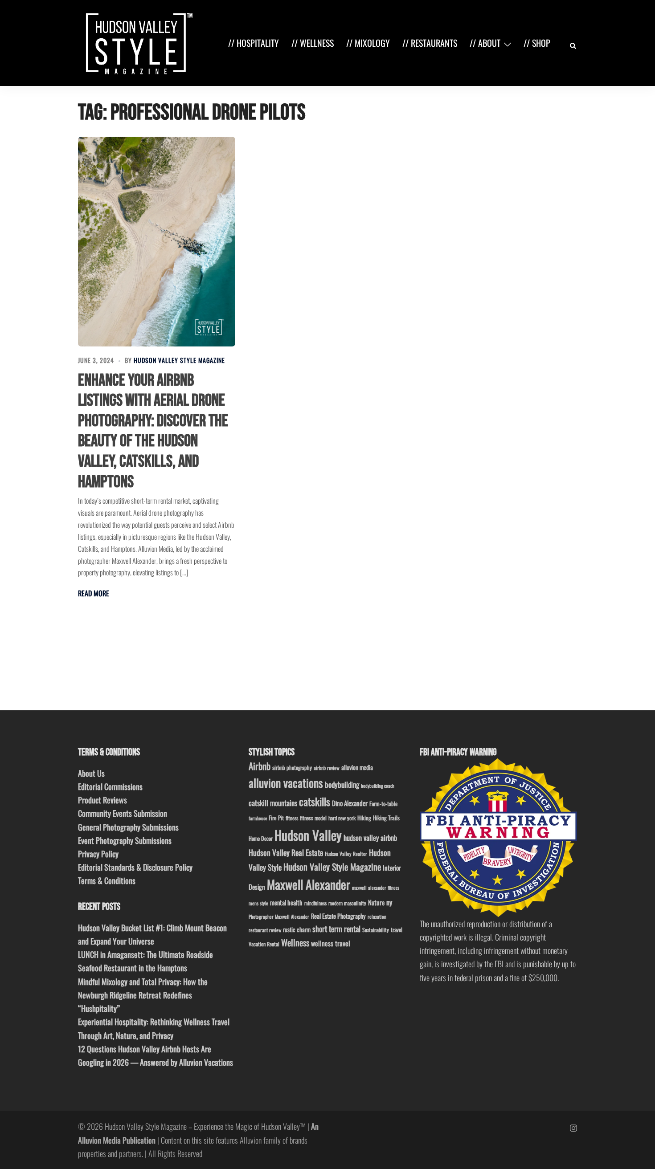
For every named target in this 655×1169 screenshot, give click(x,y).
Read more (93, 593)
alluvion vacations (286, 782)
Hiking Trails (386, 817)
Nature (376, 902)
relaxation (377, 916)
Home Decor (261, 838)
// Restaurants (429, 42)
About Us (91, 773)
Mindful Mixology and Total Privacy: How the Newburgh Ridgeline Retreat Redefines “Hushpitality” (143, 995)
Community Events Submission (122, 813)
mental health (286, 902)
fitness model (313, 818)
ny (389, 902)
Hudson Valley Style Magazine (179, 360)
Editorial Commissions (110, 786)
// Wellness (312, 42)
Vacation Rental (264, 944)
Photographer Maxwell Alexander (279, 916)
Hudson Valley (308, 834)
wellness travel (330, 943)
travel (396, 929)
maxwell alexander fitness (375, 887)
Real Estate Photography (338, 916)
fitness (292, 818)
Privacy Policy (98, 853)
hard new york (342, 818)
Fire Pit (276, 817)
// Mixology (368, 42)
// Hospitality (253, 42)
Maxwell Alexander (308, 884)
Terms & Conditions (106, 880)
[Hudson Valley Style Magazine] (137, 42)
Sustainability (375, 929)
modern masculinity (347, 903)
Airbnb (259, 766)
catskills (314, 801)
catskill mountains (273, 802)
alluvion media (357, 767)
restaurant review (265, 929)
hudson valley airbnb (370, 837)
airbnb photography (292, 767)
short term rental (336, 928)
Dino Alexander (350, 803)
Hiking (364, 817)
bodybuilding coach (377, 785)
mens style (258, 903)
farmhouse (258, 818)
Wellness (295, 942)
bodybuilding (342, 784)
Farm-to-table (383, 803)
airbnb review (327, 767)
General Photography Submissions (128, 827)
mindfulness (315, 903)
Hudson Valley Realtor (346, 853)
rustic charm (297, 929)
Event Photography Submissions (125, 840)
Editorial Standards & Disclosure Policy (135, 867)
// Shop (537, 42)
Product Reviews (102, 800)
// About (485, 42)
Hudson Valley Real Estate (286, 852)
